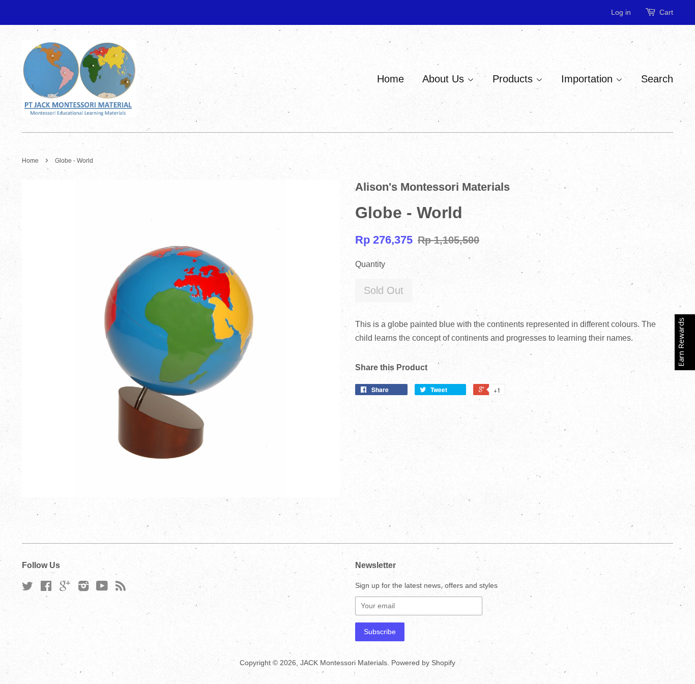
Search (657, 78)
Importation (588, 78)
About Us (444, 78)
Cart (666, 12)
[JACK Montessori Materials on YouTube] (102, 588)
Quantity (370, 264)
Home (390, 78)
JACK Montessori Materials (343, 663)
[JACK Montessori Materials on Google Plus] (65, 588)
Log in (621, 12)
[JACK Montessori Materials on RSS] (120, 588)
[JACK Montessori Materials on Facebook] (46, 588)
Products (514, 78)
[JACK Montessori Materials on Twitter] (27, 588)
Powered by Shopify (423, 663)
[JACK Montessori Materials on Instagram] (83, 588)
